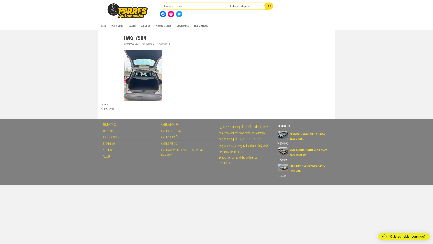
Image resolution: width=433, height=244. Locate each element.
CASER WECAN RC (170, 124)
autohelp (236, 126)
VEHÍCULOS (117, 25)
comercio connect (228, 133)
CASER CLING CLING (171, 131)
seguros (263, 145)
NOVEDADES (182, 25)
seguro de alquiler (228, 139)
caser (246, 126)
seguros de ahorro (230, 151)
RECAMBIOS (109, 143)
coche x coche (260, 126)
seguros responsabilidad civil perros (238, 157)
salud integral (259, 133)
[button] (404, 236)
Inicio (103, 25)
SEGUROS (145, 25)
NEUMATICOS (201, 25)
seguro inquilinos (247, 145)
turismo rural (226, 162)
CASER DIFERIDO (169, 143)
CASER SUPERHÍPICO (171, 137)
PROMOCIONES (163, 25)
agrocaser (224, 126)
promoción (244, 133)
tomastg (150, 43)
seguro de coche (250, 138)
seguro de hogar (228, 145)
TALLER (132, 25)
